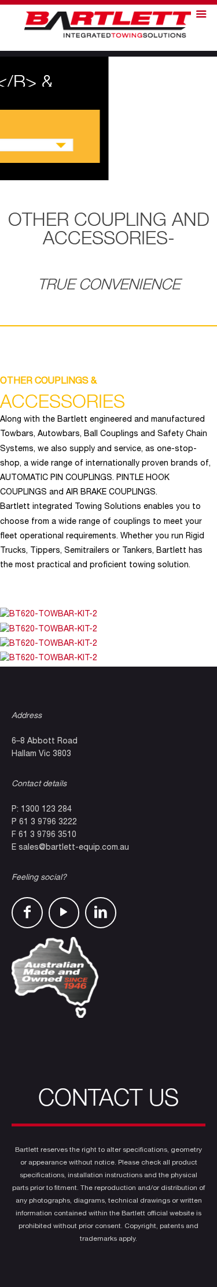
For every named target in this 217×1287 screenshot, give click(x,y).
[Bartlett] (108, 25)
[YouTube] (64, 912)
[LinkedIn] (100, 912)
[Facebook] (27, 912)
